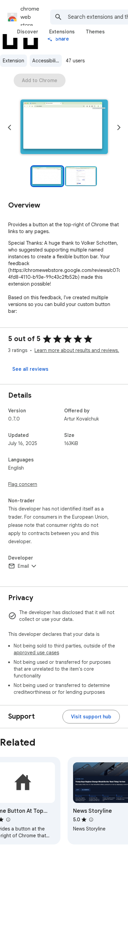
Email (23, 566)
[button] (64, 127)
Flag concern (22, 484)
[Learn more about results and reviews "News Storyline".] (91, 819)
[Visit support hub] (91, 716)
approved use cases (36, 653)
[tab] (28, 32)
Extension (13, 61)
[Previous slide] (9, 127)
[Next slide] (119, 127)
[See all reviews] (30, 369)
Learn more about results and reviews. (76, 350)
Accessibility (46, 61)
